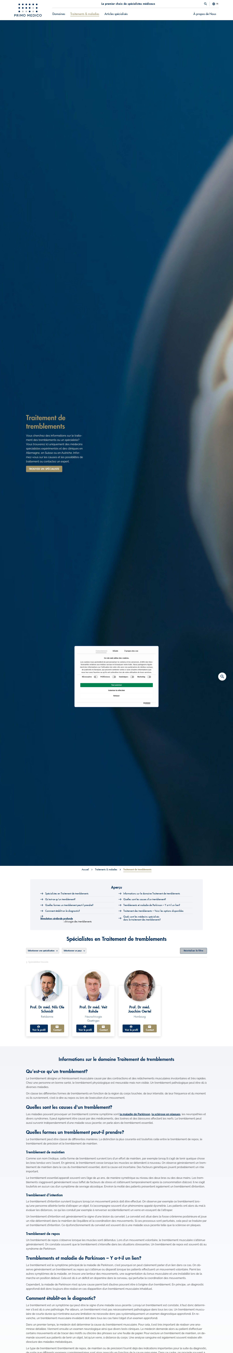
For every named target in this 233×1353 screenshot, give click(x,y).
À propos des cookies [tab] (129, 651)
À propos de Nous (204, 14)
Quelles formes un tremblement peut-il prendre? (69, 905)
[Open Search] (205, 4)
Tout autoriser (116, 685)
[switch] (114, 677)
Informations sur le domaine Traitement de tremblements (151, 893)
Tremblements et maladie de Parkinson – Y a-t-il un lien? (151, 905)
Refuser (116, 696)
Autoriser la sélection (116, 690)
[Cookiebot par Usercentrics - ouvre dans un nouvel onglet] (144, 703)
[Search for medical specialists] (222, 677)
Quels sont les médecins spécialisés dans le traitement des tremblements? (142, 918)
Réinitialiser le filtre (193, 951)
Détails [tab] (115, 651)
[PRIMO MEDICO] (28, 10)
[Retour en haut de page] (222, 1346)
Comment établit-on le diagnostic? (62, 911)
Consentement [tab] (101, 651)
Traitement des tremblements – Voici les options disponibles (153, 911)
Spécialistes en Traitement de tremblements (66, 893)
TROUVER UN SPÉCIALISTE (44, 469)
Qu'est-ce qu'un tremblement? (60, 899)
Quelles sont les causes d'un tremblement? (144, 899)
